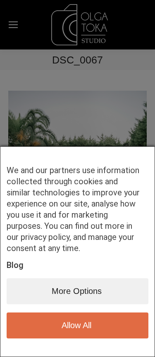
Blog (15, 265)
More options (77, 291)
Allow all (76, 325)
